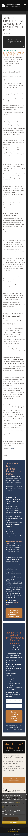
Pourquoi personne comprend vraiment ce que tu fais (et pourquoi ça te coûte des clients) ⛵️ (14, 790)
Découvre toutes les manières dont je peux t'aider (14, 613)
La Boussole (11, 448)
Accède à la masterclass (14, 780)
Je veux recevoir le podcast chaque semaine (14, 716)
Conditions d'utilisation (13, 831)
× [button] (26, 794)
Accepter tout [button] (14, 822)
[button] (14, 829)
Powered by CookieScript (14, 834)
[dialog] (14, 814)
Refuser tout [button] (14, 826)
